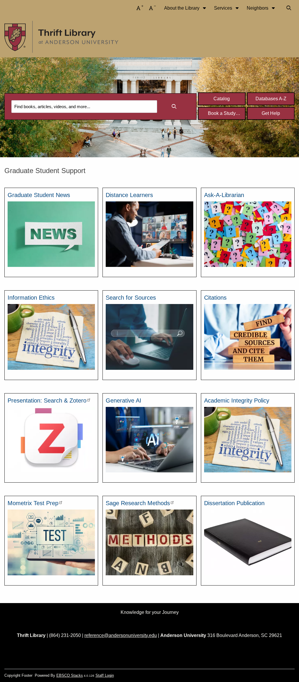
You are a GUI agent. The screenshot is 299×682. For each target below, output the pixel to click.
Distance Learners (129, 195)
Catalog (221, 98)
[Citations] (247, 336)
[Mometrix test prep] (51, 542)
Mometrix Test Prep (33, 503)
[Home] (61, 37)
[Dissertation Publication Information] (247, 542)
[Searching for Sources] (149, 336)
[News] (51, 233)
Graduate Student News (39, 195)
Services (223, 8)
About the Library (182, 8)
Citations (215, 297)
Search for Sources (131, 297)
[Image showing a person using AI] (149, 439)
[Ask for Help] (247, 233)
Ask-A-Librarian (224, 195)
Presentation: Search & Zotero (47, 400)
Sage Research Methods (138, 503)
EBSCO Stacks (69, 675)
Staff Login (104, 675)
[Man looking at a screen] (149, 233)
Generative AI (123, 400)
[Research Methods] (149, 542)
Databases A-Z (270, 98)
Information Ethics (31, 297)
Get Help (271, 113)
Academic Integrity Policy (236, 400)
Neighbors (258, 8)
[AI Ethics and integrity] (51, 336)
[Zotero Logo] (51, 439)
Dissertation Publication (234, 503)
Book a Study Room (222, 115)
